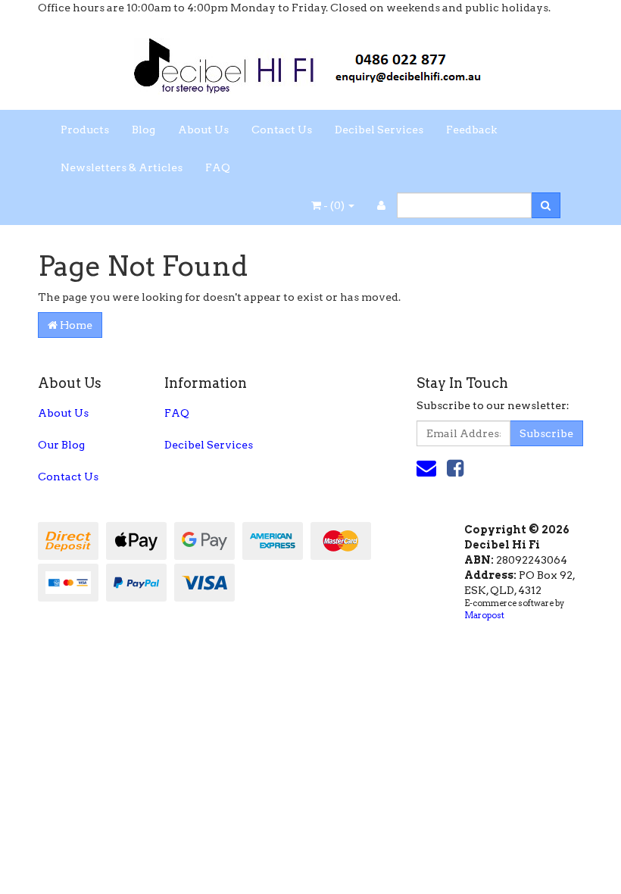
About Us (203, 129)
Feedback (471, 129)
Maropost (484, 615)
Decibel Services (379, 129)
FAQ (217, 167)
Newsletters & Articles (122, 167)
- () (334, 205)
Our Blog (61, 445)
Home (75, 325)
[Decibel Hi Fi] (310, 61)
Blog (143, 129)
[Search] (545, 205)
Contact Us (281, 129)
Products (85, 129)
